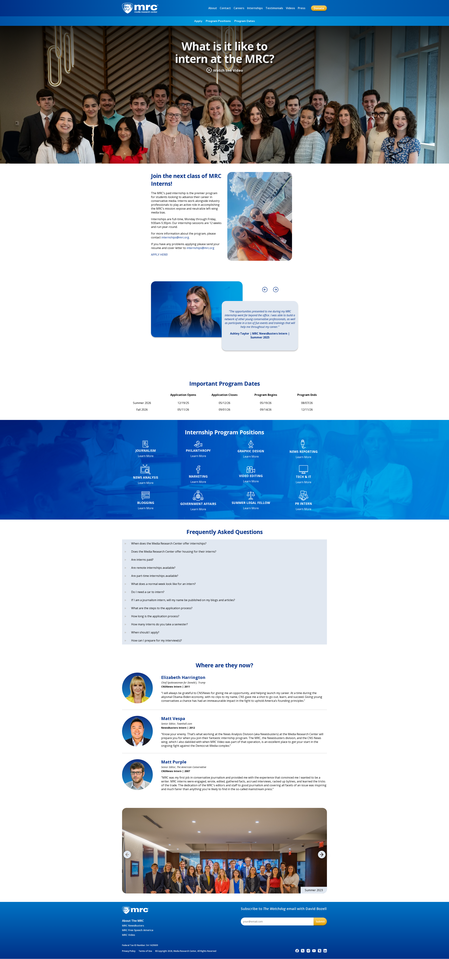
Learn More (145, 456)
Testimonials (274, 8)
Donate (319, 8)
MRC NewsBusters (133, 925)
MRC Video (128, 935)
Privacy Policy (128, 951)
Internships (255, 8)
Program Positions (218, 21)
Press (301, 8)
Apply (198, 21)
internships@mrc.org (175, 237)
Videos (290, 8)
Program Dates (244, 21)
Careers (239, 8)
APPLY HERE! (159, 255)
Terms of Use (145, 951)
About (212, 8)
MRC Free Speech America (137, 930)
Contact (225, 8)
